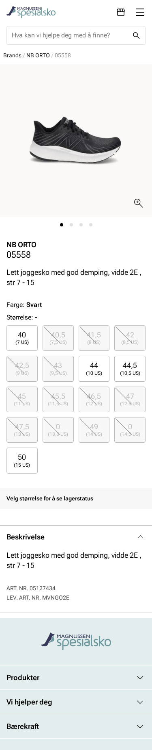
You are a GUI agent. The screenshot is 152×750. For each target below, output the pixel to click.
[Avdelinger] (120, 12)
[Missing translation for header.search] (136, 35)
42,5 (22, 368)
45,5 (58, 399)
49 (94, 429)
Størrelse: (19, 317)
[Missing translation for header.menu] (140, 12)
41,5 (94, 337)
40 (22, 337)
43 (58, 368)
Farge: (24, 305)
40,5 (58, 337)
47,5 (22, 429)
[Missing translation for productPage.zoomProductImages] (138, 203)
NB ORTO (38, 55)
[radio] (22, 338)
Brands (12, 55)
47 (130, 399)
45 (22, 399)
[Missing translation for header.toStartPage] (31, 12)
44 (94, 368)
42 (130, 337)
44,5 (130, 368)
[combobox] (69, 35)
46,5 (94, 399)
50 (22, 460)
